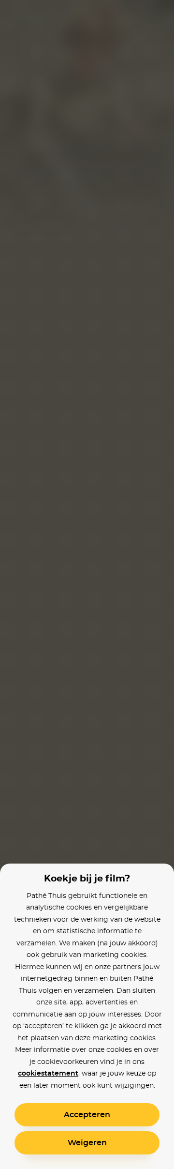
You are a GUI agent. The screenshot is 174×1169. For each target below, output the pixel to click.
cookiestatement (48, 1073)
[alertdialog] (87, 584)
